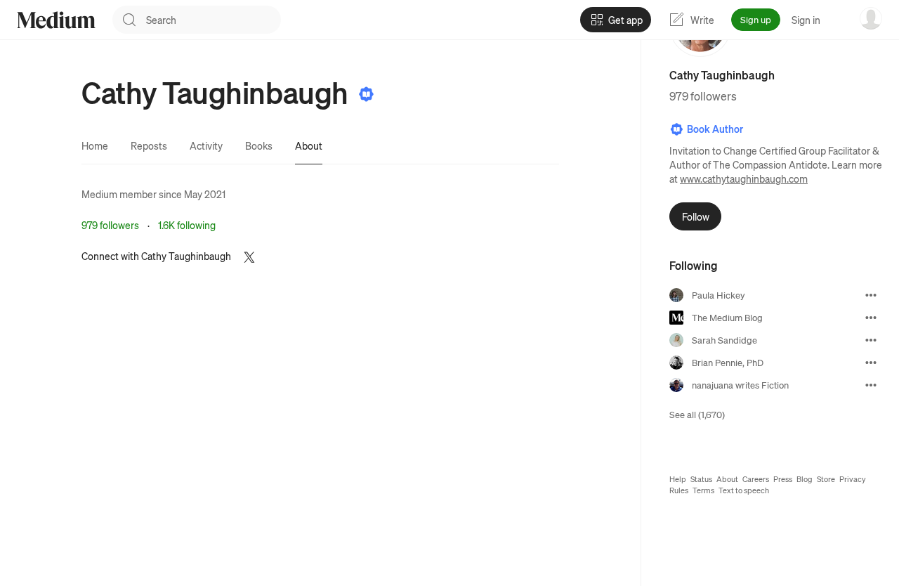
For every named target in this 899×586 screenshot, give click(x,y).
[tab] (94, 145)
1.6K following (187, 225)
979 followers (110, 225)
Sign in (806, 19)
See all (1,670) (697, 414)
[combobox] (213, 20)
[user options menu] (871, 18)
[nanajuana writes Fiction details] (871, 385)
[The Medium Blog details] (871, 317)
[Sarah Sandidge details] (871, 340)
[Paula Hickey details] (871, 295)
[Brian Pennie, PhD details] (871, 362)
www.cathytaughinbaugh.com (744, 178)
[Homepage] (56, 20)
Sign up (755, 19)
